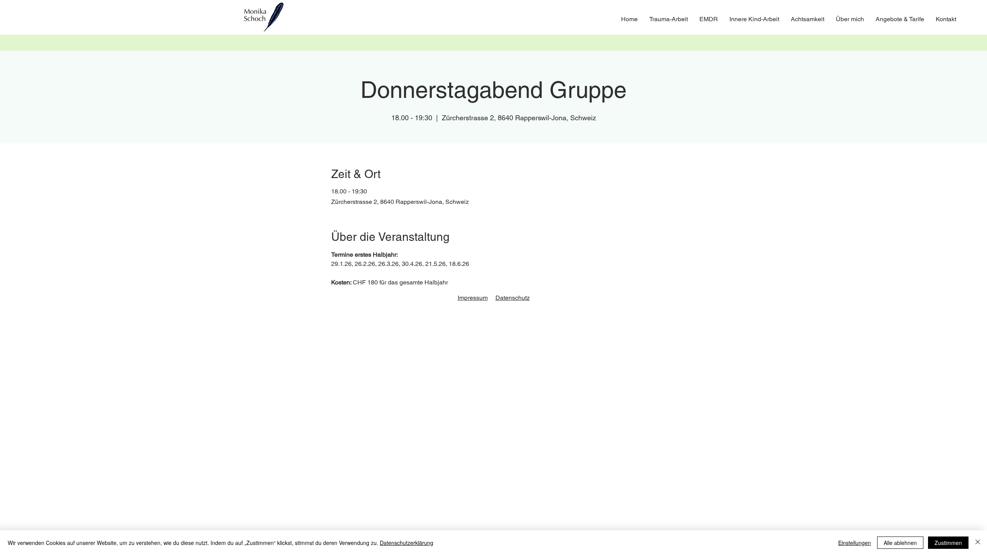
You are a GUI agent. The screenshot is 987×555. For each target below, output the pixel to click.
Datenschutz (512, 297)
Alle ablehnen (900, 543)
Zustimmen (948, 543)
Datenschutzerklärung (406, 543)
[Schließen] (977, 542)
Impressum (473, 297)
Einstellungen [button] (854, 543)
